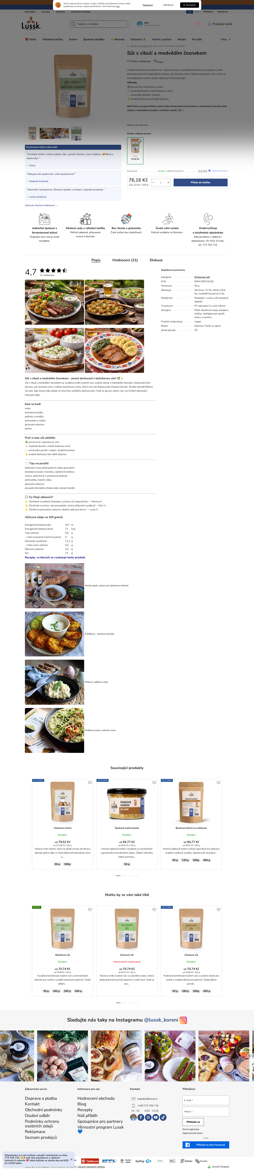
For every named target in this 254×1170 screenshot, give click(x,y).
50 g (57, 864)
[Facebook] (140, 1117)
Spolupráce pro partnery (100, 1121)
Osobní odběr (37, 1115)
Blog (81, 1104)
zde (118, 6)
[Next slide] (249, 1055)
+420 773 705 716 (148, 1105)
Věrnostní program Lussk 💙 (100, 1129)
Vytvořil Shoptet (220, 1166)
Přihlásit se (193, 1122)
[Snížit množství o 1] (153, 182)
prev (27, 829)
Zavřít (133, 193)
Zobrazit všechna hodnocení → (41, 205)
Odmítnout (168, 5)
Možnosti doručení (220, 171)
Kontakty (60, 11)
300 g (67, 991)
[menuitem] (30, 39)
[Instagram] (148, 1117)
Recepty (46, 11)
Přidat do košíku (200, 182)
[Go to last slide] (4, 1055)
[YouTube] (155, 1117)
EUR (197, 11)
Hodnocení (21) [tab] (125, 260)
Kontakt (32, 1104)
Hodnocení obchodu (80, 11)
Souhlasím (191, 5)
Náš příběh (30, 11)
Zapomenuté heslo (193, 1133)
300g (67, 864)
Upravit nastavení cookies (91, 1166)
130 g (185, 860)
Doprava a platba (41, 1098)
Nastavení (148, 5)
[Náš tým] (133, 1117)
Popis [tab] (96, 260)
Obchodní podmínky (43, 1110)
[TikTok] (163, 1117)
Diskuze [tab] (156, 260)
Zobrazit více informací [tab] (137, 125)
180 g (56, 991)
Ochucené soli (202, 277)
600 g (206, 860)
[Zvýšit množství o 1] (168, 182)
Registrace (222, 11)
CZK (190, 11)
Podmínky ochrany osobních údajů (42, 1123)
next (226, 829)
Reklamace (35, 1131)
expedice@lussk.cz (147, 1098)
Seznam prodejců (41, 1137)
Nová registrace (191, 1129)
